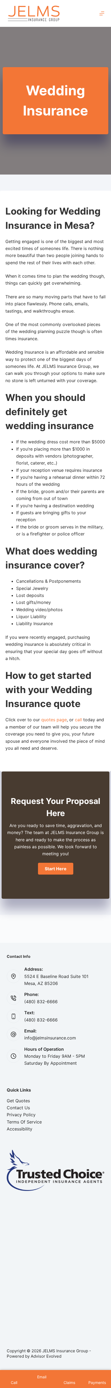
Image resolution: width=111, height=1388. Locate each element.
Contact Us (18, 1107)
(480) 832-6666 (41, 1001)
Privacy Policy (21, 1114)
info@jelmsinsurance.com (50, 1038)
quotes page (54, 719)
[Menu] (101, 13)
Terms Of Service (24, 1122)
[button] (55, 869)
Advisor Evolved (46, 1356)
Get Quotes (18, 1100)
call (78, 719)
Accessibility (19, 1129)
